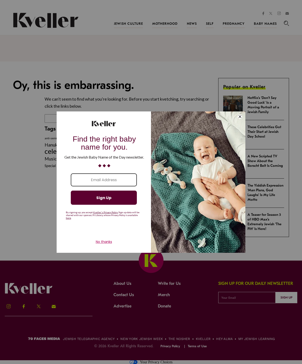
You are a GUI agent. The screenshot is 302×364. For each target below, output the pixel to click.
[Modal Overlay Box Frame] (151, 182)
